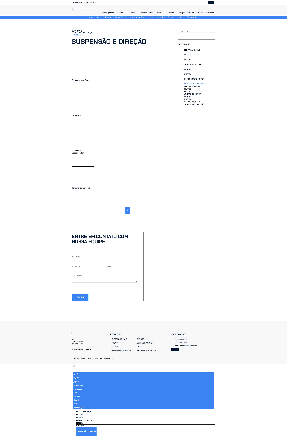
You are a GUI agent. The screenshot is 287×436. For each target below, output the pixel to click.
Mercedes (77, 389)
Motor (187, 69)
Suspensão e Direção (83, 33)
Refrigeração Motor (194, 79)
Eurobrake (77, 31)
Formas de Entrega (92, 358)
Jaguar (76, 381)
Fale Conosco (90, 2)
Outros (187, 74)
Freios (187, 59)
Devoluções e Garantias (107, 358)
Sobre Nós (77, 2)
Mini (75, 392)
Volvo (75, 404)
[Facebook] (209, 2)
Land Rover (78, 385)
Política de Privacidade (78, 358)
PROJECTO (87, 349)
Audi (75, 374)
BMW (76, 378)
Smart (76, 400)
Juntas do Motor (192, 64)
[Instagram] (212, 2)
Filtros (187, 55)
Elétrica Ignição (192, 50)
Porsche (76, 396)
